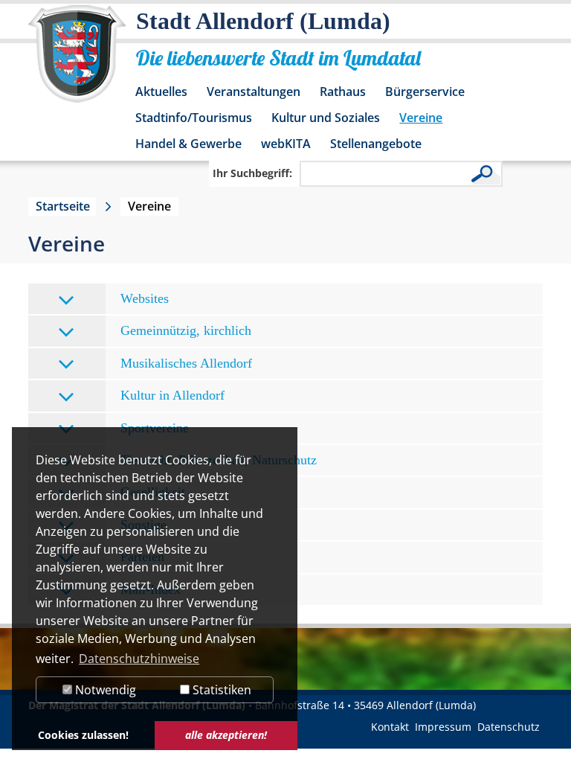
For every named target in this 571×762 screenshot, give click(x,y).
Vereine (420, 117)
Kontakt (390, 727)
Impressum (443, 727)
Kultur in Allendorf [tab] (172, 395)
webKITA (286, 143)
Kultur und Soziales (325, 117)
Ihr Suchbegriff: (252, 173)
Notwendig (104, 690)
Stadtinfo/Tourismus (193, 117)
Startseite (63, 206)
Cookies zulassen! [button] (83, 735)
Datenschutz (508, 727)
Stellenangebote (376, 143)
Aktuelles (161, 91)
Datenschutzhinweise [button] (139, 658)
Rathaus (343, 91)
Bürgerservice (425, 91)
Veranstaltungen (253, 91)
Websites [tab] (144, 298)
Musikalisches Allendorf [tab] (186, 363)
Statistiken (220, 690)
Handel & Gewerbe (188, 143)
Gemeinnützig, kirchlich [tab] (185, 330)
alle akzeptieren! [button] (226, 735)
